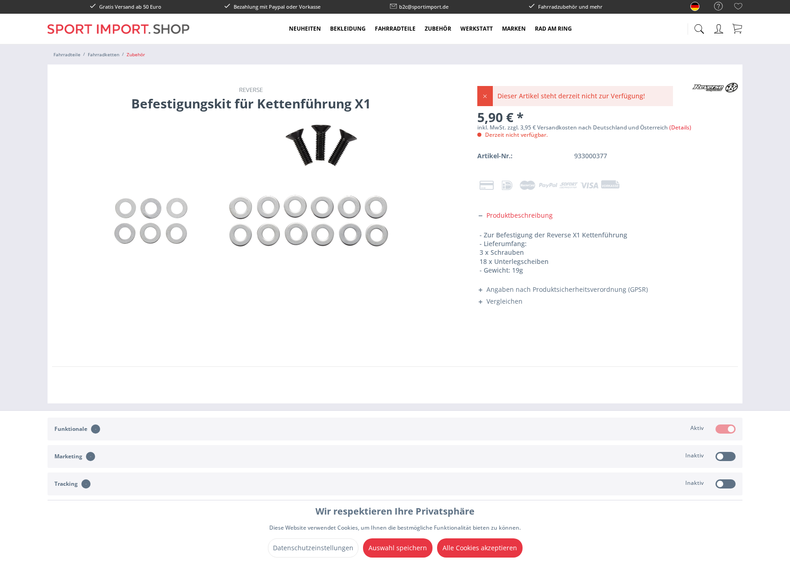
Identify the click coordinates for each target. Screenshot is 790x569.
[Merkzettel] (738, 7)
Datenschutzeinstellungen (313, 547)
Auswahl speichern (397, 547)
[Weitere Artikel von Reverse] (715, 99)
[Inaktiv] (725, 456)
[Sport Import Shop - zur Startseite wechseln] (118, 35)
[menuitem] (714, 6)
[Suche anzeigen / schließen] (699, 26)
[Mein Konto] (719, 27)
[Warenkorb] (738, 28)
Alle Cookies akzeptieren (480, 547)
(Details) (680, 127)
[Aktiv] (725, 429)
